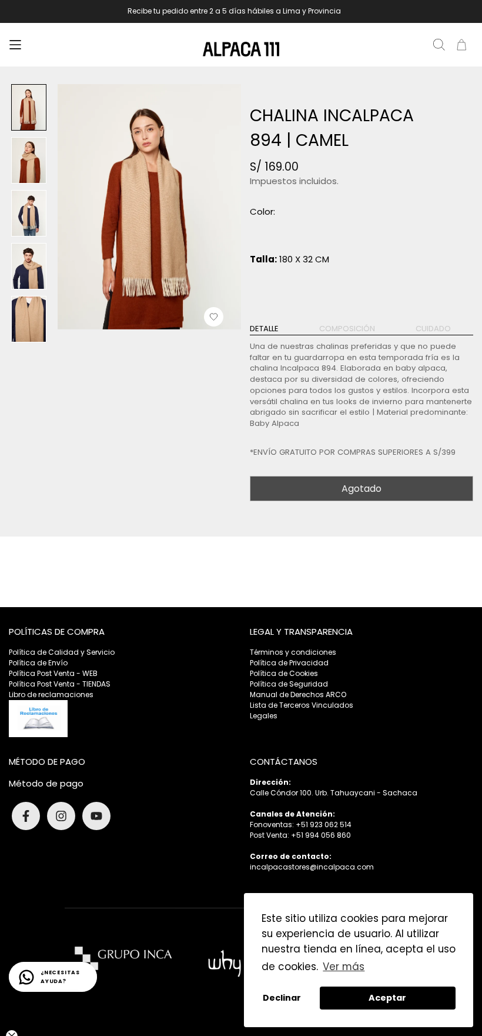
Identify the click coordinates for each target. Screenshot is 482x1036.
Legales (263, 716)
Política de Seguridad (289, 684)
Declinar (282, 998)
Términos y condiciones (293, 652)
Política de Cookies (284, 673)
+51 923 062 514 (324, 825)
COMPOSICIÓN (347, 329)
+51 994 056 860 (321, 835)
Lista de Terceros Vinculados (301, 705)
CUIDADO (433, 329)
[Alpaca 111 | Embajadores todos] (241, 49)
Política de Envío (38, 663)
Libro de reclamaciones (51, 694)
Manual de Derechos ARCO (298, 694)
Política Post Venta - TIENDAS (60, 684)
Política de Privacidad (289, 663)
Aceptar (387, 998)
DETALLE (264, 329)
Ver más (343, 967)
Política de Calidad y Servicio (62, 652)
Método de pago (46, 783)
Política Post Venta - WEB (53, 673)
